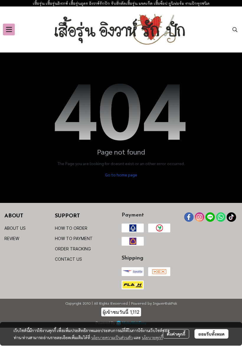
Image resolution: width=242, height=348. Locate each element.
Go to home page (121, 174)
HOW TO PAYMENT (74, 238)
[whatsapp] (220, 217)
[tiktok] (231, 217)
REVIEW (11, 238)
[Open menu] (9, 29)
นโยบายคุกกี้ (152, 337)
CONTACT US (68, 259)
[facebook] (189, 217)
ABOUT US (15, 228)
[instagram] (199, 217)
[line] (210, 217)
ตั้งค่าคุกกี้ (176, 333)
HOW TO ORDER (71, 228)
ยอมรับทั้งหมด (211, 333)
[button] (235, 29)
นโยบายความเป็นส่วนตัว (112, 337)
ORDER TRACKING (73, 248)
